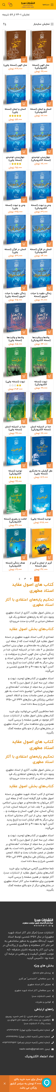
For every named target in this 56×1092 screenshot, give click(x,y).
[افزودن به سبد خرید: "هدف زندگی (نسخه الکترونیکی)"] (24, 557)
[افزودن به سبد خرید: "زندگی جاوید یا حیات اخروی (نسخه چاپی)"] (24, 288)
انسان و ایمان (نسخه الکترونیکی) (40, 110)
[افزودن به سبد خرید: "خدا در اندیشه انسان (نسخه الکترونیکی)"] (50, 421)
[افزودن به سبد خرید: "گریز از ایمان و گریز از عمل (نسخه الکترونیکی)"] (50, 557)
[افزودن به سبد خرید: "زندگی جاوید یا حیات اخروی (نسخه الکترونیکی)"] (50, 288)
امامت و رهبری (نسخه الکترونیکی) (15, 520)
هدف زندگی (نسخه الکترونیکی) (15, 564)
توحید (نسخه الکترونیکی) (15, 472)
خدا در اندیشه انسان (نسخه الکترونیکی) (40, 428)
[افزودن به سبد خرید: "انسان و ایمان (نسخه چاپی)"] (24, 103)
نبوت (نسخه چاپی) (15, 381)
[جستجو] (4, 5)
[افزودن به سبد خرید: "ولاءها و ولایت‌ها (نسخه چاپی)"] (24, 332)
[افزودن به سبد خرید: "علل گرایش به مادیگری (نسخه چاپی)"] (50, 465)
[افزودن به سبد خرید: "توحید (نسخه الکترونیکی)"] (24, 465)
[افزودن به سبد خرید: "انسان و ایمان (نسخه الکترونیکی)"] (50, 103)
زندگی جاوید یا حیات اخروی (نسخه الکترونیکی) (40, 296)
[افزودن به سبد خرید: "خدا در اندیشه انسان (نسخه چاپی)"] (24, 421)
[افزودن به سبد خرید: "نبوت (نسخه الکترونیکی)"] (50, 376)
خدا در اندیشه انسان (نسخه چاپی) (15, 428)
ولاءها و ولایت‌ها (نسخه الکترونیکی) (41, 339)
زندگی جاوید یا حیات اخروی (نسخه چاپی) (15, 295)
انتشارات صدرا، (11, 716)
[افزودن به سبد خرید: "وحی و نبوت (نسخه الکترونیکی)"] (50, 199)
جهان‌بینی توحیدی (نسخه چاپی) (15, 158)
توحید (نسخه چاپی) (41, 519)
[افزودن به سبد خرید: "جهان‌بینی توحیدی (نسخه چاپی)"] (24, 151)
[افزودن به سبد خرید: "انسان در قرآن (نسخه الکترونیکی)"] (50, 244)
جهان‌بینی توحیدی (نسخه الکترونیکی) (41, 158)
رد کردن (4, 1083)
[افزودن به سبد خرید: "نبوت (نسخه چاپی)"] (24, 376)
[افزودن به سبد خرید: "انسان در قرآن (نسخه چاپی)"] (24, 244)
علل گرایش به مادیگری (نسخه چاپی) (40, 472)
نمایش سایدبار (41, 24)
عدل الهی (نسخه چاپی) (15, 65)
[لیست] (28, 973)
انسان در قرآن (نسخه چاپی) (15, 251)
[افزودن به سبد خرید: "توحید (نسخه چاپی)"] (50, 513)
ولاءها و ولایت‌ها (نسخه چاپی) (15, 339)
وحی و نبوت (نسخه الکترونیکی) (41, 206)
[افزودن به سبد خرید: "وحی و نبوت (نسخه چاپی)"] (24, 199)
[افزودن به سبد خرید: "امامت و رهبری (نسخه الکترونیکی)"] (24, 513)
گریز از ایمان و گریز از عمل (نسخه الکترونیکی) (41, 565)
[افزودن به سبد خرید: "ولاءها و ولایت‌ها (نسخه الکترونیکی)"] (50, 332)
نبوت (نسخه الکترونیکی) (40, 383)
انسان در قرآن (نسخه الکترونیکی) (40, 251)
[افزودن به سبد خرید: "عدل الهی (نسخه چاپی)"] (24, 59)
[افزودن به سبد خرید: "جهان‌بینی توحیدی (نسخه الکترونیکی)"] (50, 151)
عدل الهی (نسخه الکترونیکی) (40, 66)
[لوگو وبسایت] (28, 4)
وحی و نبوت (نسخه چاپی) (15, 206)
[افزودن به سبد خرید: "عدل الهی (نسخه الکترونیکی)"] (50, 59)
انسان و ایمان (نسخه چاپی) (15, 110)
